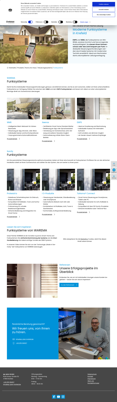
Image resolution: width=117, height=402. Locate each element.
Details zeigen (84, 22)
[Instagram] (63, 397)
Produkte (20, 68)
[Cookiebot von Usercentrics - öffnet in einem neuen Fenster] (10, 22)
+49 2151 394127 (21, 343)
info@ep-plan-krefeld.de (24, 339)
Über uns (91, 381)
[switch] (46, 22)
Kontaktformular (93, 383)
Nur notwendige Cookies (104, 14)
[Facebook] (54, 397)
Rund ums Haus (30, 68)
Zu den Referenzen (67, 285)
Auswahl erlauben (104, 9)
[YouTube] (58, 397)
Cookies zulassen (104, 4)
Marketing (84, 239)
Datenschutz (92, 374)
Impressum (92, 379)
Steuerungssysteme (45, 68)
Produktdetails (12, 139)
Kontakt (90, 376)
